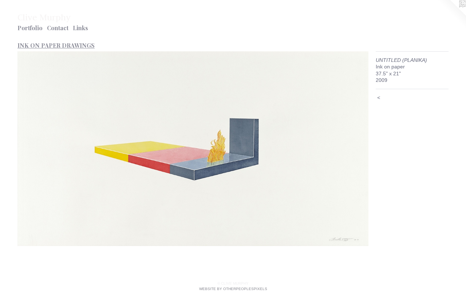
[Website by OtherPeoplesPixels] (451, 14)
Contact (57, 28)
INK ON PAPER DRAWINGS (56, 45)
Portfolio (30, 28)
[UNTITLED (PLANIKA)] (192, 148)
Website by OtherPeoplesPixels (233, 289)
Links (80, 28)
